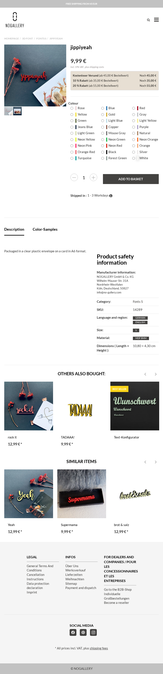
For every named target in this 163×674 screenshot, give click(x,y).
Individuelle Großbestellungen (116, 596)
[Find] (148, 19)
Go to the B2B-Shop (118, 589)
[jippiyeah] (35, 75)
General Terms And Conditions (40, 568)
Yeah (11, 525)
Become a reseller (116, 602)
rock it (12, 437)
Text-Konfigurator (126, 437)
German (140, 317)
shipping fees (99, 648)
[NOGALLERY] (14, 19)
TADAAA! (67, 437)
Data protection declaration (38, 586)
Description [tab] (14, 229)
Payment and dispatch (80, 588)
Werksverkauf (75, 570)
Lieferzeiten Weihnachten (74, 577)
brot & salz (121, 525)
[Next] (156, 374)
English (140, 322)
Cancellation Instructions (35, 577)
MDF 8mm (140, 338)
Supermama (69, 525)
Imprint (32, 592)
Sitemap (71, 583)
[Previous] (145, 374)
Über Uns (72, 566)
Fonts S (138, 301)
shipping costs (97, 67)
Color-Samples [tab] (45, 229)
